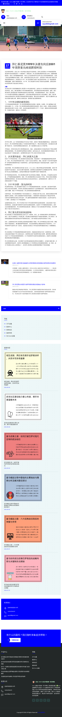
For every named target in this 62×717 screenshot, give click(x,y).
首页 (26, 41)
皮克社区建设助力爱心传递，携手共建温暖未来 (11, 423)
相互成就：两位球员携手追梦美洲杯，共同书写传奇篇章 (11, 383)
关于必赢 (9, 324)
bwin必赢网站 (41, 712)
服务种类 (9, 333)
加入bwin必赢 (10, 336)
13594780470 (31, 18)
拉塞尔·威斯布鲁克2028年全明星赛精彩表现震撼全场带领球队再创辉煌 (34, 263)
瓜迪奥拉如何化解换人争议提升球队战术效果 (13, 676)
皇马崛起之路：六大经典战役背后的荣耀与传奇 (11, 545)
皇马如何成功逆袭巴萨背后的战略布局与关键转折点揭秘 (11, 586)
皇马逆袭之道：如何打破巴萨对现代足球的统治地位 (11, 464)
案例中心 (9, 327)
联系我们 (7, 4)
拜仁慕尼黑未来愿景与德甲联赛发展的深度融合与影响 (28, 284)
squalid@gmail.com (50, 24)
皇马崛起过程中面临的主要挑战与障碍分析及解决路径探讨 (11, 505)
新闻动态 (9, 330)
